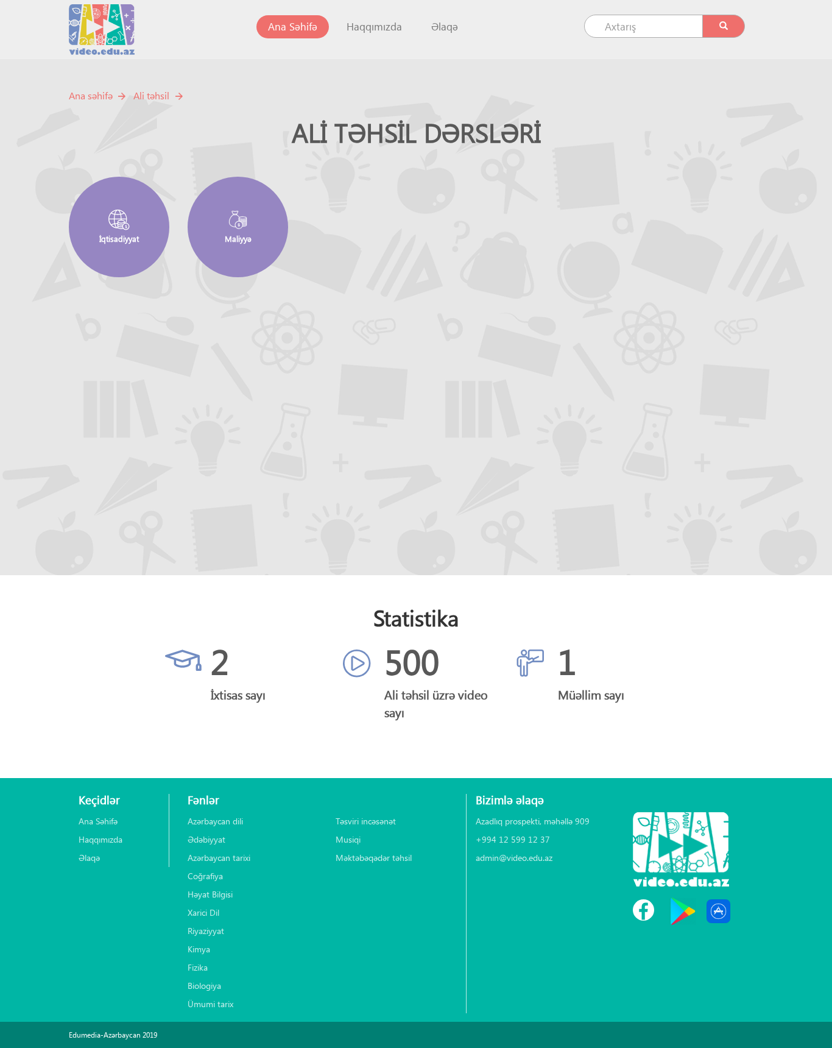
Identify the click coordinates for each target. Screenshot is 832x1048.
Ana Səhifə (298, 26)
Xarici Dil (203, 912)
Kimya (199, 949)
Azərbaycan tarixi (219, 857)
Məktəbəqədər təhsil (374, 857)
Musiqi (348, 839)
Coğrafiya (205, 876)
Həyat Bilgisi (210, 894)
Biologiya (204, 985)
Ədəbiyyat (206, 839)
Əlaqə (444, 26)
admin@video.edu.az (514, 857)
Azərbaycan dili (215, 821)
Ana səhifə (91, 95)
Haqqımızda (374, 26)
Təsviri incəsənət (366, 821)
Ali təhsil (151, 95)
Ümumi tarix (210, 1004)
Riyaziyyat (206, 930)
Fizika (198, 967)
